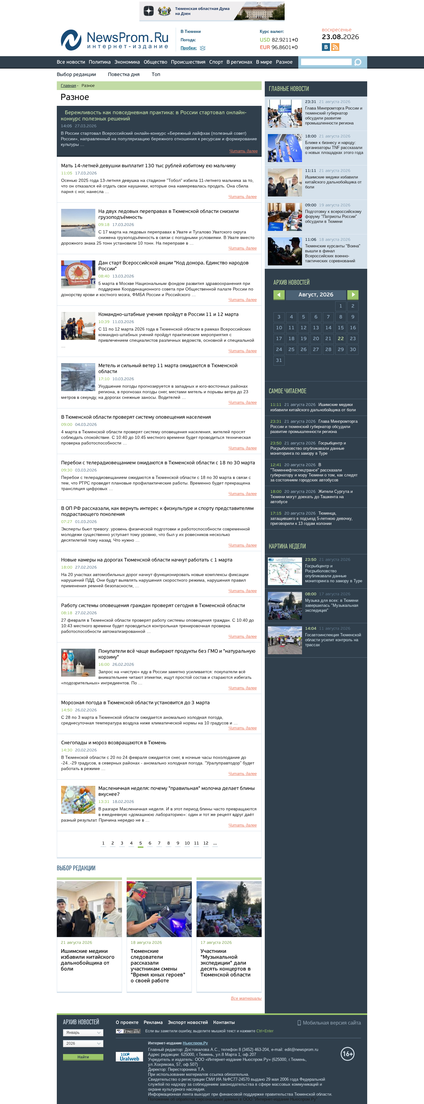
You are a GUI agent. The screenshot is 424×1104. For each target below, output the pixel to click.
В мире (264, 62)
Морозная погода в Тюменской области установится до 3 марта (135, 703)
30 (353, 349)
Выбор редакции (76, 74)
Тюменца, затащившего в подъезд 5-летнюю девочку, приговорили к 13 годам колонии (311, 518)
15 (341, 328)
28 (328, 349)
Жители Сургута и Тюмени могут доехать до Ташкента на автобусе (311, 496)
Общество (155, 62)
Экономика (127, 62)
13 (316, 328)
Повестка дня (124, 74)
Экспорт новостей (188, 1023)
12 (205, 843)
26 (303, 349)
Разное (284, 62)
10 (187, 843)
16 (353, 328)
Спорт (216, 62)
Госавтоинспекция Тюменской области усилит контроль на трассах (333, 640)
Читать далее (243, 151)
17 (279, 338)
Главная (68, 86)
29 (341, 349)
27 (316, 349)
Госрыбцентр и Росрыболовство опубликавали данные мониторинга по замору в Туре (308, 448)
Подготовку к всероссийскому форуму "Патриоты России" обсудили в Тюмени (333, 216)
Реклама (153, 1023)
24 (279, 349)
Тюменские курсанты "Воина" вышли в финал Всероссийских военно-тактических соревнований (332, 253)
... (215, 843)
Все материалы (246, 998)
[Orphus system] (130, 1031)
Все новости (71, 62)
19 (303, 338)
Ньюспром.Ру (195, 1043)
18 (291, 338)
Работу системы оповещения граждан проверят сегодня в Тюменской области (153, 605)
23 (353, 338)
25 (291, 349)
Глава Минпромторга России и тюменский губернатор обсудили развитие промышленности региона (333, 115)
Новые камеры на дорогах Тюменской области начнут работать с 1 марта (146, 560)
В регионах (239, 62)
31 (279, 360)
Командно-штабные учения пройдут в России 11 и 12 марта (168, 314)
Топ (156, 74)
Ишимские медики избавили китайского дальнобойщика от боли (333, 182)
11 (196, 843)
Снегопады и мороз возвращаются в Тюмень (113, 743)
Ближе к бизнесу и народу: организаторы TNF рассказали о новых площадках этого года (334, 147)
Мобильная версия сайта (332, 1022)
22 (341, 338)
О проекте (127, 1023)
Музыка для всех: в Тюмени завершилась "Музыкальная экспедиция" (331, 605)
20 (316, 338)
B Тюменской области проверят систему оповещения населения (136, 417)
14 (328, 328)
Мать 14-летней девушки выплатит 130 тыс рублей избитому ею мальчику (148, 166)
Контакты (224, 1023)
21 (328, 338)
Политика (100, 62)
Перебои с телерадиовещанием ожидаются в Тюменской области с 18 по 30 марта (158, 463)
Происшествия (188, 62)
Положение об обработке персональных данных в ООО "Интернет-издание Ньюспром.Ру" (233, 1099)
